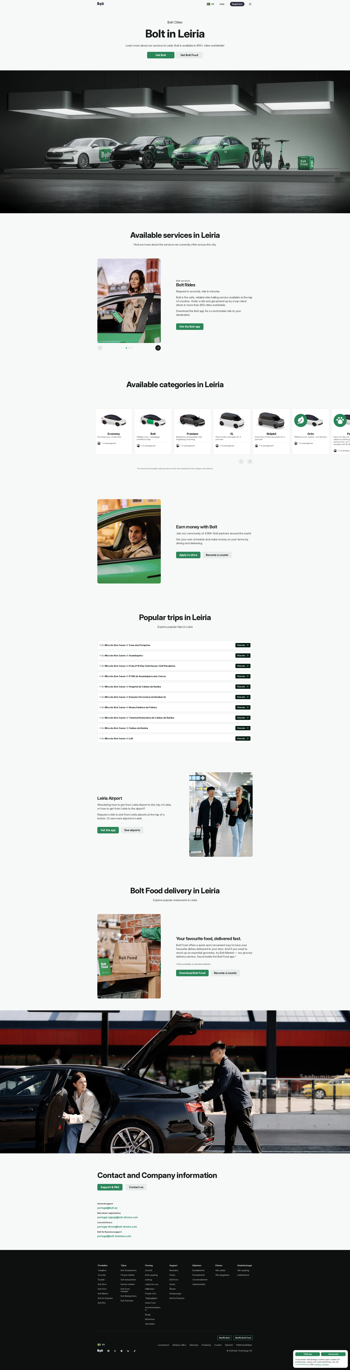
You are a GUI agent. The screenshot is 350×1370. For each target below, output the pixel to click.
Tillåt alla (308, 1354)
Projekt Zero (150, 1293)
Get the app (108, 830)
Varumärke (149, 1324)
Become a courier (217, 555)
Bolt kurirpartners (128, 1279)
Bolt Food (102, 1289)
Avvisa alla (333, 1354)
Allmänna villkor (179, 1345)
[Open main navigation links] (250, 4)
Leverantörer (163, 1345)
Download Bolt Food (192, 973)
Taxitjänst (102, 1270)
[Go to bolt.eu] (100, 4)
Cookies (217, 1345)
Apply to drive (188, 555)
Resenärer (174, 1270)
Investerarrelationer (153, 1308)
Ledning (148, 1279)
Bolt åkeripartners (129, 1296)
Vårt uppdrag (243, 1270)
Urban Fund (150, 1303)
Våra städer (220, 1270)
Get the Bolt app (189, 326)
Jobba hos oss (151, 1284)
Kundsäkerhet (198, 1270)
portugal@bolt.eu (107, 1207)
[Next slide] (250, 461)
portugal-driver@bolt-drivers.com (117, 1226)
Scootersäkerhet (199, 1279)
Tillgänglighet (151, 1298)
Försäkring (206, 1345)
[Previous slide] (241, 461)
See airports (132, 830)
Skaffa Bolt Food (243, 1338)
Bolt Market (103, 1293)
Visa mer (241, 645)
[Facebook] (108, 1351)
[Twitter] (115, 1351)
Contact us (136, 1187)
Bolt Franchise (127, 1300)
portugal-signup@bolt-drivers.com (117, 1217)
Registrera (237, 4)
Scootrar (102, 1275)
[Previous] (100, 348)
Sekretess (193, 1345)
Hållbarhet (149, 1289)
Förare (172, 1275)
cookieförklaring (302, 1364)
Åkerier (173, 1289)
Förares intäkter (128, 1275)
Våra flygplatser (222, 1275)
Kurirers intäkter (128, 1284)
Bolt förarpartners (129, 1270)
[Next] (158, 348)
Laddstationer (243, 1275)
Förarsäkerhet (198, 1275)
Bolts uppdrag (151, 1275)
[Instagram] (121, 1351)
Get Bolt (161, 55)
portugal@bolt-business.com (114, 1236)
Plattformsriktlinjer (244, 1345)
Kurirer (172, 1284)
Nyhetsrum (149, 1319)
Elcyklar (101, 1279)
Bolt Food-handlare (125, 1290)
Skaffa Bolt (224, 1338)
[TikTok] (134, 1351)
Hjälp (222, 4)
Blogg (147, 1314)
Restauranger (175, 1293)
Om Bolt (148, 1270)
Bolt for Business (105, 1298)
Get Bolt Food (189, 55)
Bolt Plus (102, 1303)
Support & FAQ (110, 1187)
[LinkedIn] (128, 1351)
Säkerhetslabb (198, 1284)
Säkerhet (229, 1345)
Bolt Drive (102, 1284)
